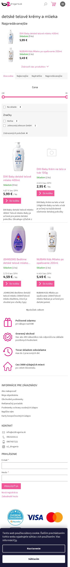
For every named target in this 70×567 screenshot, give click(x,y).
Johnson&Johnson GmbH (21, 125)
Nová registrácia (10, 492)
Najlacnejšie (22, 76)
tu (15, 540)
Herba (12, 121)
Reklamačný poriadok (12, 403)
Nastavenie (34, 548)
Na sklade (14, 107)
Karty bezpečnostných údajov (16, 416)
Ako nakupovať (9, 391)
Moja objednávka (10, 395)
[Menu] (62, 4)
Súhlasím (33, 559)
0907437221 (12, 441)
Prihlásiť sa (11, 486)
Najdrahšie (37, 76)
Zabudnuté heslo (10, 496)
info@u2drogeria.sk (16, 432)
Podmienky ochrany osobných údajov (20, 407)
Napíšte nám (8, 411)
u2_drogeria (12, 446)
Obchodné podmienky (12, 399)
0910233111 (12, 437)
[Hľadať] (45, 4)
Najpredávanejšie (53, 76)
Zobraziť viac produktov (33, 66)
